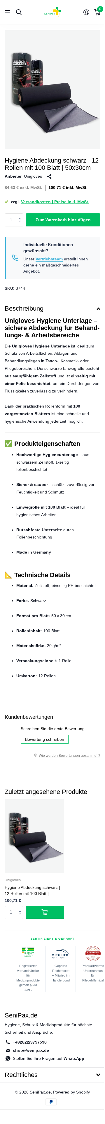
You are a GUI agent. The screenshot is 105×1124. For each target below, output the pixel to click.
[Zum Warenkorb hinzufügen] (45, 912)
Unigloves (33, 176)
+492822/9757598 (30, 1042)
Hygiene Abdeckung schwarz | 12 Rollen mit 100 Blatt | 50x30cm (32, 891)
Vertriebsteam (49, 259)
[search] (19, 12)
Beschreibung (24, 308)
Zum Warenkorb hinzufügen (63, 219)
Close (52, 1075)
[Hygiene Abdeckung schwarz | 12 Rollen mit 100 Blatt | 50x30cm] (34, 836)
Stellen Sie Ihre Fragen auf (48, 1058)
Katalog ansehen (8, 12)
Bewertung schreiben (44, 739)
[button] (21, 215)
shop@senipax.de (31, 1050)
